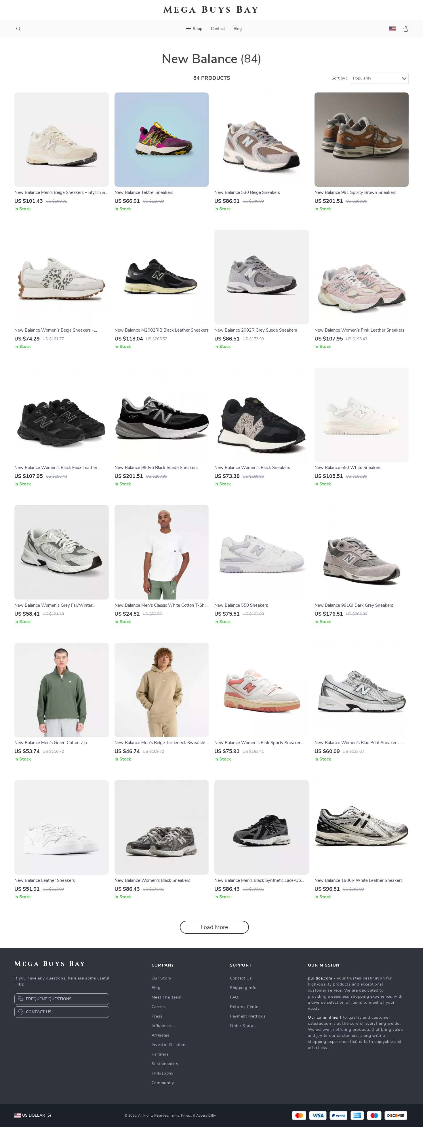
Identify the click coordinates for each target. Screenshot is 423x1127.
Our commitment (325, 1018)
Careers (159, 1007)
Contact (218, 29)
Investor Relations (170, 1045)
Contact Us (241, 978)
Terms (174, 1115)
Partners (160, 1054)
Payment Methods (248, 1016)
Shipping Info (243, 988)
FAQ (234, 997)
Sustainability (165, 1064)
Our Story (161, 978)
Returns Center (245, 1007)
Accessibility (206, 1115)
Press (157, 1016)
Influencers (163, 1026)
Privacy (186, 1115)
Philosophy (163, 1073)
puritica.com (320, 978)
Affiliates (160, 1035)
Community (163, 1083)
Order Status (243, 1026)
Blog (238, 29)
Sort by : (339, 78)
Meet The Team (167, 997)
